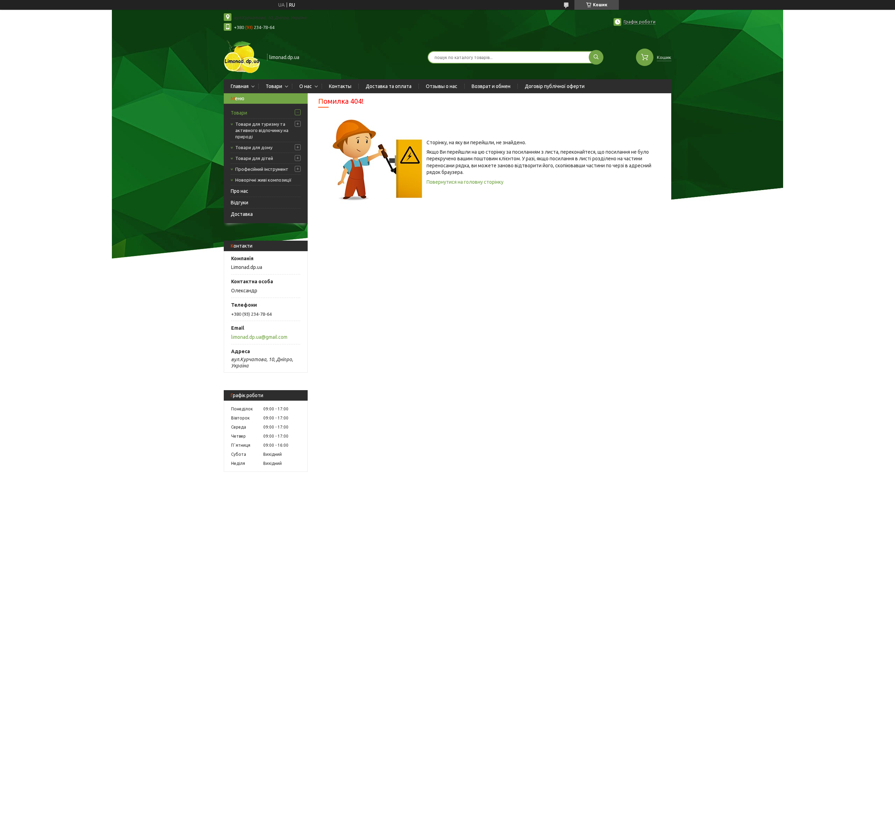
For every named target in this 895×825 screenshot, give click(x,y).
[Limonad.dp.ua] (242, 56)
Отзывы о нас (441, 86)
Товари (274, 86)
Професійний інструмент (261, 169)
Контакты (340, 86)
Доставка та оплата (388, 86)
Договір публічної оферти (555, 86)
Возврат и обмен (491, 86)
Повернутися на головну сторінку (465, 182)
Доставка (242, 214)
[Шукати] (596, 57)
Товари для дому (253, 147)
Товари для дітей (254, 158)
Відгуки (239, 202)
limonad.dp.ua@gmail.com (259, 337)
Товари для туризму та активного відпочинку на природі (261, 130)
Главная (240, 86)
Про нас (239, 191)
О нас (305, 86)
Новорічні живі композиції (263, 179)
